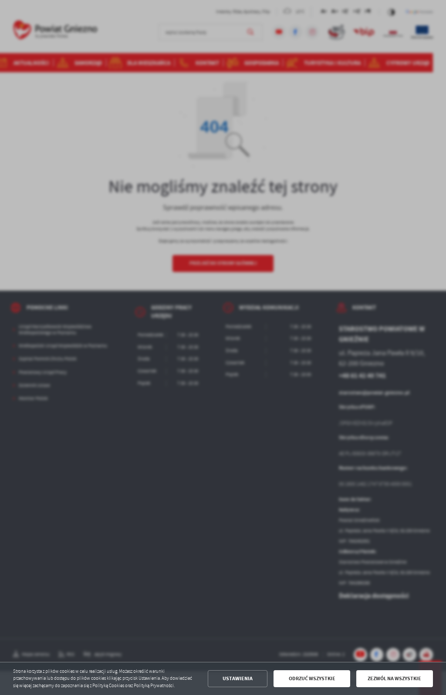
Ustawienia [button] (238, 678)
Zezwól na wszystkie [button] (394, 678)
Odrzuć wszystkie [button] (312, 678)
